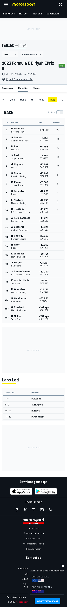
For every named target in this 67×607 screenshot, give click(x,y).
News (36, 88)
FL (61, 99)
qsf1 (12, 99)
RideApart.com (33, 548)
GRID (41, 99)
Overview (7, 88)
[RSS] (50, 509)
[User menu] (60, 4)
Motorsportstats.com (33, 543)
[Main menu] (5, 4)
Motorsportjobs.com (33, 533)
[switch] (55, 112)
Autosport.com (33, 538)
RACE (52, 99)
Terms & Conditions (16, 597)
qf (32, 99)
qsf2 (23, 99)
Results (23, 88)
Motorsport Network (27, 601)
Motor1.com (33, 528)
